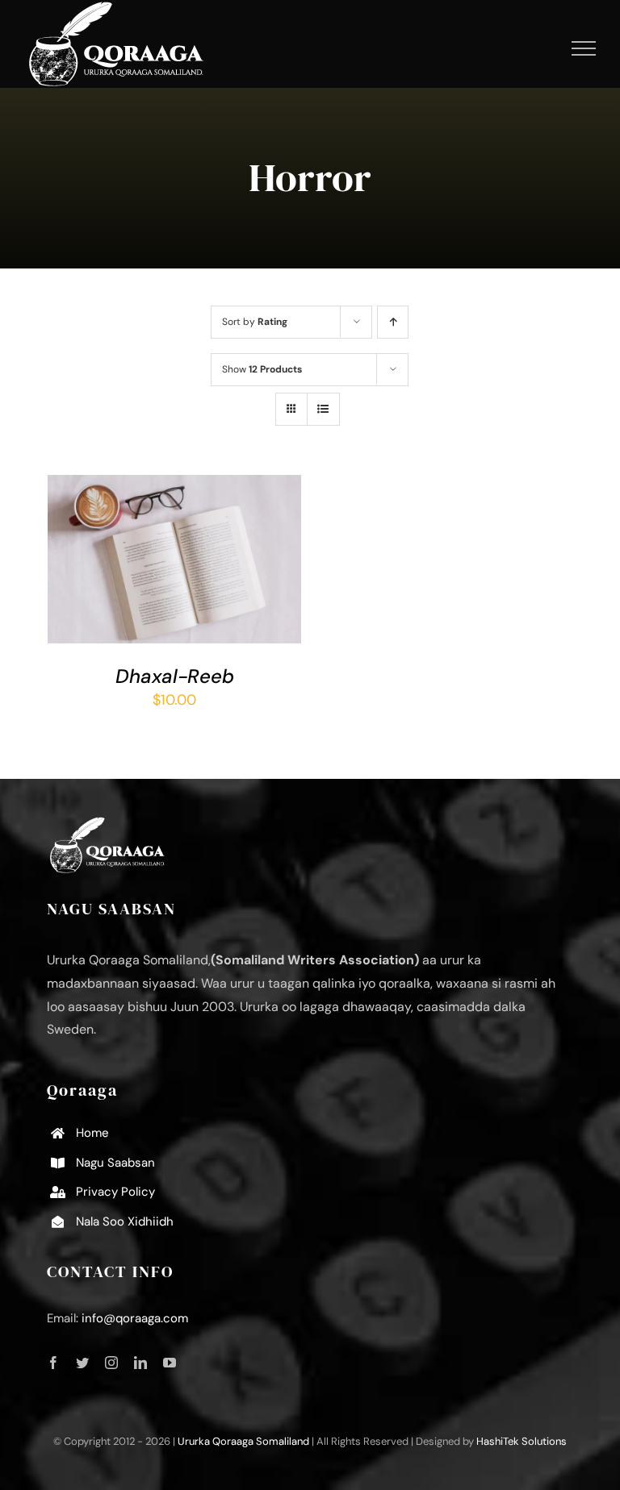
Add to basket (163, 555)
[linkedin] (140, 1362)
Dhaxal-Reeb (174, 676)
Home (92, 1133)
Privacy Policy (115, 1192)
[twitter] (82, 1362)
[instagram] (111, 1362)
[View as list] (323, 409)
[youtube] (169, 1362)
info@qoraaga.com (135, 1318)
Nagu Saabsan (115, 1163)
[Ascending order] (392, 322)
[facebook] (53, 1362)
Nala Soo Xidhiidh (125, 1221)
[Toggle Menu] (584, 48)
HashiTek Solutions (521, 1441)
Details (90, 570)
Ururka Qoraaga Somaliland (243, 1441)
